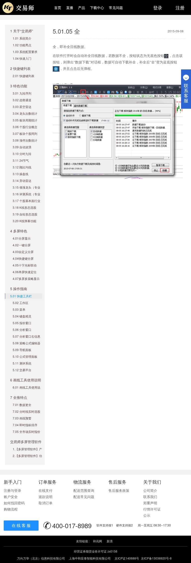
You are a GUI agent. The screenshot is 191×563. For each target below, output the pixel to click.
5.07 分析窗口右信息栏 (26, 338)
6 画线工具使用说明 (25, 379)
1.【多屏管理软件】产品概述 (27, 451)
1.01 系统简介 (22, 38)
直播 (69, 7)
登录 (157, 7)
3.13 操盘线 (20, 174)
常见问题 (116, 7)
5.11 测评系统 (22, 363)
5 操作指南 (18, 288)
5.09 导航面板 (22, 350)
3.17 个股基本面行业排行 (26, 203)
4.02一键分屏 (22, 245)
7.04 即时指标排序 (25, 425)
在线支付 (45, 490)
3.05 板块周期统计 (25, 120)
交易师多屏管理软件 (26, 441)
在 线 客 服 (21, 525)
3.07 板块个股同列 (25, 133)
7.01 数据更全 (22, 405)
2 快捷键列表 (20, 68)
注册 (180, 7)
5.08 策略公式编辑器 (26, 343)
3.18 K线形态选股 (24, 207)
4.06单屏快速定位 (25, 272)
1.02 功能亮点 (22, 45)
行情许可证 (152, 509)
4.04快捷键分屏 (23, 258)
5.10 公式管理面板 (25, 356)
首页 (57, 7)
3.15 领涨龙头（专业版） (26, 189)
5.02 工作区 (20, 303)
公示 (146, 515)
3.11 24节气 (21, 160)
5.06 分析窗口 (22, 329)
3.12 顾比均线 (22, 167)
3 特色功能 (18, 85)
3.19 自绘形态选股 (25, 214)
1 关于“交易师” (21, 30)
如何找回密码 (14, 502)
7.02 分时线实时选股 (26, 411)
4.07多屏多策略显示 (26, 278)
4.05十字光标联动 (25, 265)
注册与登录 (12, 490)
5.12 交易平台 (22, 370)
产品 (81, 7)
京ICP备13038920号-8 (156, 558)
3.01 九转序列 (22, 93)
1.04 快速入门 (22, 58)
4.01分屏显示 (22, 238)
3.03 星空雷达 (22, 106)
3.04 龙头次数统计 (25, 113)
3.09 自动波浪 (22, 147)
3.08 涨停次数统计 (25, 140)
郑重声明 (150, 502)
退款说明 (45, 496)
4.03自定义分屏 (23, 252)
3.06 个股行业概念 (25, 127)
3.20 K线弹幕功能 (24, 221)
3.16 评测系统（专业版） (26, 196)
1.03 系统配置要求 (25, 52)
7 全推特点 (18, 397)
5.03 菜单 (19, 309)
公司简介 (150, 490)
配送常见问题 (83, 496)
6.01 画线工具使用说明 (26, 389)
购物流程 (11, 509)
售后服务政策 (118, 490)
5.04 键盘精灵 (22, 316)
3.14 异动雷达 (22, 180)
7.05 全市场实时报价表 (26, 434)
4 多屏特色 (18, 230)
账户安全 (11, 496)
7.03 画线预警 (22, 418)
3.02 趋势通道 (22, 100)
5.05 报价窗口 (22, 323)
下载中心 (97, 7)
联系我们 (150, 496)
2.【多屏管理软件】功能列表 (27, 458)
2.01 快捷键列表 (23, 76)
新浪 (110, 541)
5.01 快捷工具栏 (21, 296)
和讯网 (97, 541)
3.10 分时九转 (22, 154)
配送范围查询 (83, 490)
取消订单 (45, 502)
